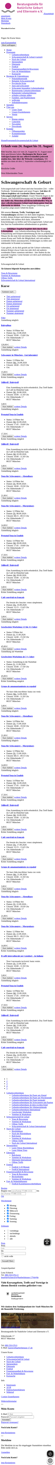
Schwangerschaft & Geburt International (18, 280)
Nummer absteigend (14, 313)
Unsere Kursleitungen (21, 112)
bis (38, 1191)
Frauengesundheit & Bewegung (25, 69)
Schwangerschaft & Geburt (27, 57)
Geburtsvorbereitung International (26, 1110)
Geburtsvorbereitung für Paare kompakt (28, 1100)
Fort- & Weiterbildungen (16, 1181)
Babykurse (16, 1136)
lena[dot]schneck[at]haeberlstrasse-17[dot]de (20, 1277)
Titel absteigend (13, 299)
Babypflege (6, 325)
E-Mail (4, 1414)
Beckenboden (17, 1176)
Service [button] (9, 117)
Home (9, 50)
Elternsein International (21, 1160)
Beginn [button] (4, 1188)
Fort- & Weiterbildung (21, 71)
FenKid (15, 66)
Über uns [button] (10, 107)
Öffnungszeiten (18, 131)
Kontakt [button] (9, 129)
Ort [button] (2, 1196)
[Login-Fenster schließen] (2, 1404)
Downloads (16, 126)
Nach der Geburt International (24, 1143)
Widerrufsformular (9, 1401)
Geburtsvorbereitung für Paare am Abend (29, 1095)
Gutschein (16, 121)
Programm (10, 140)
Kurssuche (16, 74)
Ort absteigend (12, 308)
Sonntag (13, 1221)
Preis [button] (3, 1243)
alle (11, 1239)
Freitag (12, 1216)
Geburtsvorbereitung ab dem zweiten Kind (30, 1105)
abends (13, 1236)
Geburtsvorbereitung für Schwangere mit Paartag (32, 1102)
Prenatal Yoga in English (12, 414)
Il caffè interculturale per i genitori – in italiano (22, 956)
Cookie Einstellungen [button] (10, 1397)
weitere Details (20, 347)
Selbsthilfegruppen (20, 102)
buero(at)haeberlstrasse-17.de (20, 1348)
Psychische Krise (19, 83)
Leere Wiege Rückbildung (23, 1148)
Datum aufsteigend (14, 301)
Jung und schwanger (20, 86)
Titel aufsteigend (13, 296)
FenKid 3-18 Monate (21, 1167)
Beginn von (6, 1191)
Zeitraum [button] (5, 1226)
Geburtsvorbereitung (20, 55)
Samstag (13, 1219)
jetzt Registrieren (8, 1433)
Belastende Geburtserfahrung (24, 93)
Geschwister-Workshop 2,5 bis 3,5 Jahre (19, 627)
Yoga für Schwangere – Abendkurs (17, 476)
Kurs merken (7, 347)
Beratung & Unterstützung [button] (17, 76)
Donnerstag (14, 1213)
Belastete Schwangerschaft (23, 81)
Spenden (10, 105)
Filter (3, 318)
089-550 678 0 (11, 1345)
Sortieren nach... (8, 292)
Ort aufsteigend (12, 306)
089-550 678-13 (11, 1275)
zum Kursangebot (8, 42)
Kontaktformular (19, 133)
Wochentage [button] (6, 1201)
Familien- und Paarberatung (23, 98)
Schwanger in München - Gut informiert (19, 355)
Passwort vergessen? (9, 1422)
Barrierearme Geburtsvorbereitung (26, 90)
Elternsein (16, 64)
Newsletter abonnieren (10, 1327)
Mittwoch (14, 1211)
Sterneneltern (17, 62)
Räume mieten (18, 119)
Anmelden (6, 1420)
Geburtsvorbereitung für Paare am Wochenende (32, 1098)
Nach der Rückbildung (21, 1133)
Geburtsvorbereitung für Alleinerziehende (29, 1107)
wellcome (16, 100)
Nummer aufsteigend (15, 311)
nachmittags (15, 1233)
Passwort (5, 1417)
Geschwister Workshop (21, 1112)
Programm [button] (10, 52)
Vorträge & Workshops (10, 275)
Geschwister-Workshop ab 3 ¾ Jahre (17, 657)
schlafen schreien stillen (22, 95)
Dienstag (13, 1208)
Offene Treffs (6, 278)
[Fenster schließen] (2, 1435)
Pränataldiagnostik (19, 78)
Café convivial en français (12, 597)
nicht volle (8, 1256)
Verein (14, 114)
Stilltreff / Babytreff (10, 382)
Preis (3, 1246)
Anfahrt (15, 136)
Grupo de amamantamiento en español (18, 686)
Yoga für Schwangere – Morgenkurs (17, 506)
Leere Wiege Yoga (19, 1150)
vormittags (14, 1231)
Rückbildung (17, 1131)
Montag (13, 1205)
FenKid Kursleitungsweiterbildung (26, 1184)
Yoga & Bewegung (9, 273)
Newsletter (16, 124)
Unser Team (17, 110)
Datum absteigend (14, 304)
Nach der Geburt (19, 59)
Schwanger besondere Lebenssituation (28, 88)
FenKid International (20, 1169)
